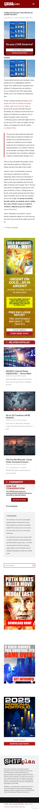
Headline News (28, 17)
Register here (19, 500)
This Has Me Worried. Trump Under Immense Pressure (19, 460)
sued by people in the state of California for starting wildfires (18, 103)
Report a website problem (11, 807)
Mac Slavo (7, 17)
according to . (10, 128)
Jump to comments (12, 227)
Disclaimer (22, 807)
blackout (7, 91)
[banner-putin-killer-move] (19, 629)
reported (10, 209)
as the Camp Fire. (19, 106)
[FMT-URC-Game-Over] (19, 683)
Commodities (21, 17)
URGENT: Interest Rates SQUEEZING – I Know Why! (18, 372)
